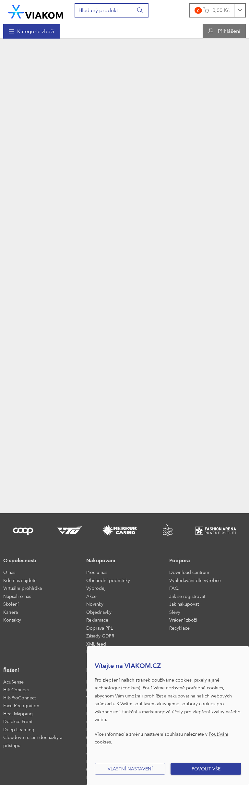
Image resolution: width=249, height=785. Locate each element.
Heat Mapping (18, 713)
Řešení (11, 670)
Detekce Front (17, 721)
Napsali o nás (17, 596)
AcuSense (13, 681)
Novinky (94, 604)
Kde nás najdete (20, 580)
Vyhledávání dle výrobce (195, 580)
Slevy (174, 612)
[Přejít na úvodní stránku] (35, 12)
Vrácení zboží (183, 620)
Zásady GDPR (100, 635)
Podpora (179, 560)
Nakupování (100, 560)
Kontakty (12, 620)
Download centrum (189, 572)
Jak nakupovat (184, 604)
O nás (9, 572)
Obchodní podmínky (108, 580)
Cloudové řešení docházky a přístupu (32, 741)
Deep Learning (18, 729)
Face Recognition (21, 705)
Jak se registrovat (187, 596)
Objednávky (99, 612)
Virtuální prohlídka (22, 588)
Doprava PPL (99, 628)
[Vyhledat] (140, 10)
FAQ (174, 588)
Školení (11, 604)
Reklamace (97, 620)
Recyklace (179, 628)
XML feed (96, 644)
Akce (91, 596)
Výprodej (96, 588)
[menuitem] (31, 31)
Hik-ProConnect (19, 697)
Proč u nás (96, 572)
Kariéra (10, 612)
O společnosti (19, 560)
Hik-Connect (16, 689)
